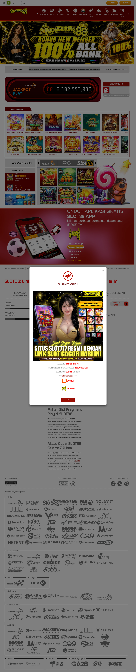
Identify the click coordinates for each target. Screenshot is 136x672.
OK (68, 400)
